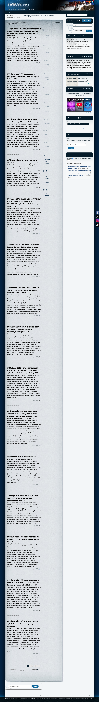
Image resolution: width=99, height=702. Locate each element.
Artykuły (21, 12)
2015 (45, 190)
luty (45, 180)
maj (45, 161)
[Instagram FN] (97, 220)
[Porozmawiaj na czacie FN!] (92, 2)
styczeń (46, 182)
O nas (16, 12)
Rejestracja (87, 20)
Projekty (55, 12)
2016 (45, 171)
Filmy (50, 12)
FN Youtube (87, 88)
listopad (46, 174)
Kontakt (65, 12)
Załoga (27, 12)
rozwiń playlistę (79, 128)
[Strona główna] (24, 10)
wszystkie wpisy (87, 73)
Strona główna (9, 12)
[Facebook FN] (97, 212)
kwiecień (46, 163)
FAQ (60, 12)
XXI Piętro (44, 12)
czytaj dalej (35, 63)
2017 (45, 155)
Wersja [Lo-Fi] (26, 695)
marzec (46, 178)
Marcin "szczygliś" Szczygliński (85, 695)
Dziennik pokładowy (35, 12)
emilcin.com (88, 56)
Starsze (34, 670)
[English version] (87, 2)
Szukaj (90, 14)
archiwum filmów (86, 112)
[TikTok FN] (97, 225)
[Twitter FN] (97, 216)
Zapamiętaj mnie (78, 30)
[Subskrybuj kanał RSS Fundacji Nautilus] (89, 2)
